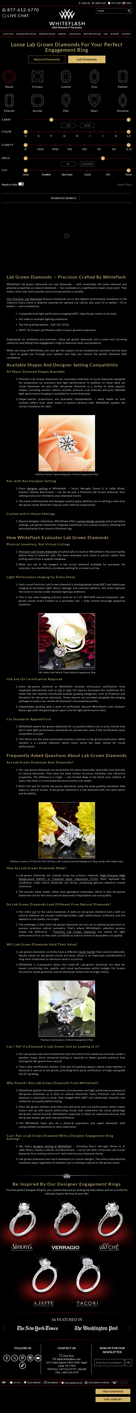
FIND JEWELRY (113, 1399)
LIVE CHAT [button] (18, 15)
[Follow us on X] (15, 1360)
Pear (66, 110)
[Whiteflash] (67, 19)
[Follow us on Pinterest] (22, 1360)
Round (9, 86)
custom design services (91, 521)
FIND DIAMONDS (112, 1391)
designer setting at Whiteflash (52, 1146)
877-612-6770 (23, 9)
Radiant (123, 86)
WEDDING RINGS (47, 34)
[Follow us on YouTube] (38, 1360)
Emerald (9, 110)
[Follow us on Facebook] (7, 1360)
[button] (4, 16)
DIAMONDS (8, 34)
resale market (86, 951)
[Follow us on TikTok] (22, 1367)
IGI (60, 690)
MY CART (116, 3)
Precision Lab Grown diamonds (38, 551)
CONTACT (126, 34)
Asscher (38, 110)
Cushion (66, 86)
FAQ (106, 34)
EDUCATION (75, 34)
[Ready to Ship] (21, 184)
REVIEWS (114, 34)
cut (34, 911)
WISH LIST (100, 3)
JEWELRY (62, 34)
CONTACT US (67, 1348)
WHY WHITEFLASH (92, 34)
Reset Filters (125, 184)
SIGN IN (85, 3)
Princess (37, 86)
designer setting (37, 488)
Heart (94, 110)
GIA (68, 690)
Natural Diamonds (47, 59)
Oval (94, 86)
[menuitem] (8, 34)
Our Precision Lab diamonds (24, 298)
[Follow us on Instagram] (30, 1360)
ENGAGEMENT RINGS (26, 34)
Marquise (123, 110)
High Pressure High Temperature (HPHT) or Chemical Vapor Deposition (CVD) (72, 877)
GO (128, 1362)
